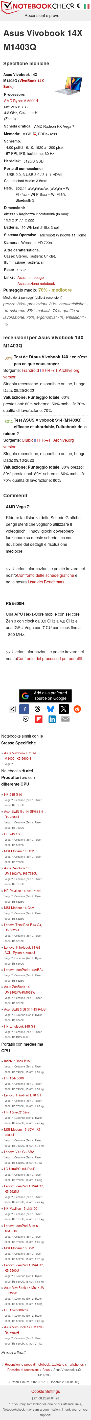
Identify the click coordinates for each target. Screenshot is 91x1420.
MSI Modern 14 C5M (19, 907)
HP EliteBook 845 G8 (19, 1026)
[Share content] (12, 709)
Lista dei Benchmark (46, 582)
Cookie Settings (45, 1391)
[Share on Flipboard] (39, 719)
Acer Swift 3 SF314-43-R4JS (25, 1009)
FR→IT (51, 370)
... (84, 15)
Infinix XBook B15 (17, 1060)
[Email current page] (65, 719)
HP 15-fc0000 (14, 1078)
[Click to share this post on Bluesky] (50, 709)
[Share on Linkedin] (52, 719)
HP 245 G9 (12, 834)
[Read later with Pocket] (25, 719)
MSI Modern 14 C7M (19, 851)
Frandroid (30, 370)
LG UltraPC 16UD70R (19, 1168)
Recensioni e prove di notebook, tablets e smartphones (44, 1364)
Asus (46, 1369)
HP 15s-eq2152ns (17, 1112)
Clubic (27, 440)
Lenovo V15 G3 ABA (19, 1151)
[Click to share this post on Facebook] (24, 709)
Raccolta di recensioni (23, 1369)
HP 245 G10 (13, 794)
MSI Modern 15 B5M (19, 1248)
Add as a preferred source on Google (50, 695)
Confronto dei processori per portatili (49, 658)
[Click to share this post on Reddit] (77, 709)
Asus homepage (30, 277)
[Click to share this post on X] (64, 709)
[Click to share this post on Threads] (37, 709)
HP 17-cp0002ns (16, 1309)
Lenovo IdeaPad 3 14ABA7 (23, 969)
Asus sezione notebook (36, 283)
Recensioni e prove (42, 15)
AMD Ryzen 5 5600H (21, 100)
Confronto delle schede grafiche (46, 575)
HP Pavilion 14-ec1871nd (22, 890)
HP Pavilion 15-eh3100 (20, 1208)
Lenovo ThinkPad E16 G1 (22, 1095)
